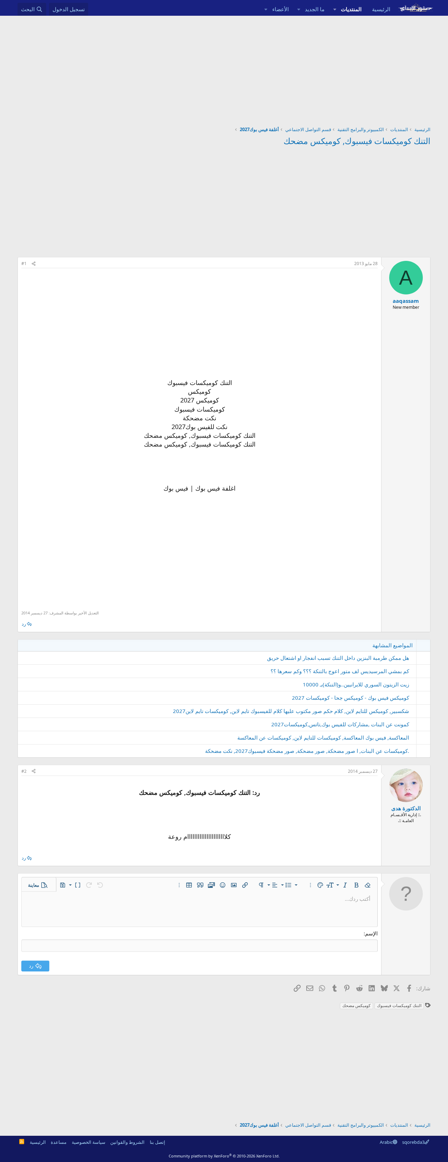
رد (24, 624)
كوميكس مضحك (356, 1005)
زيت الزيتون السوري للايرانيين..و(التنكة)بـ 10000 (356, 684)
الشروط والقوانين (127, 1142)
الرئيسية (381, 9)
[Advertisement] (224, 68)
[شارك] (33, 264)
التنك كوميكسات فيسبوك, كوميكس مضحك (357, 141)
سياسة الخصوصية (88, 1142)
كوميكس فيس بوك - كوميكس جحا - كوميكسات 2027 (350, 697)
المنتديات (351, 9)
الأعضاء (280, 9)
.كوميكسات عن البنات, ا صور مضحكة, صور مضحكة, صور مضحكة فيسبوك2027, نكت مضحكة (307, 750)
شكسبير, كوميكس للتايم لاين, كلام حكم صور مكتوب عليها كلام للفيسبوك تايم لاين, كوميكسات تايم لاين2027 (291, 710)
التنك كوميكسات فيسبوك (399, 1005)
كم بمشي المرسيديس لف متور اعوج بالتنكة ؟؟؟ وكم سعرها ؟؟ (340, 671)
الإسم (371, 933)
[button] (335, 9)
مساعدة (58, 1142)
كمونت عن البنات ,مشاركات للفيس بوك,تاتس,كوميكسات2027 (340, 724)
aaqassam (406, 300)
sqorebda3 (413, 1142)
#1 (24, 263)
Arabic (386, 1142)
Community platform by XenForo (224, 1156)
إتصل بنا (157, 1142)
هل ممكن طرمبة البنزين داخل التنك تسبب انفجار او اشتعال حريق (338, 657)
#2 (24, 771)
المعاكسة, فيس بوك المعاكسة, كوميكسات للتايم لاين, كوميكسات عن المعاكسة (323, 737)
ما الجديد (314, 9)
